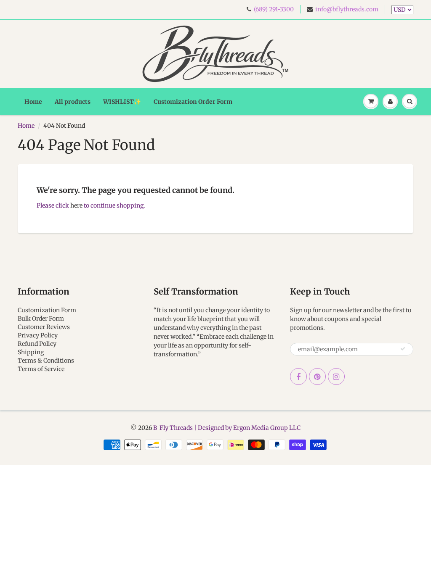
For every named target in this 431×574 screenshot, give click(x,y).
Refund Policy (37, 344)
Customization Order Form (193, 101)
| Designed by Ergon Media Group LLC (247, 428)
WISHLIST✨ (122, 101)
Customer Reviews (44, 327)
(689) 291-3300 (274, 9)
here (76, 205)
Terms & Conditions (46, 360)
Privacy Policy (38, 335)
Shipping (31, 352)
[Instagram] (336, 376)
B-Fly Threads (173, 428)
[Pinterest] (317, 376)
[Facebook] (298, 376)
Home (33, 101)
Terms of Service (41, 369)
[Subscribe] (403, 348)
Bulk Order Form (41, 318)
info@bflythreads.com (346, 9)
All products (72, 101)
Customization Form (47, 310)
